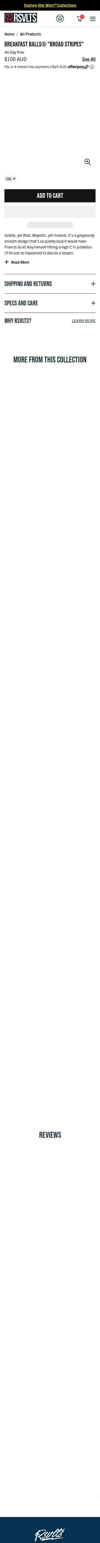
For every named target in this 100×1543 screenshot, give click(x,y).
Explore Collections (50, 5)
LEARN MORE (84, 320)
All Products (30, 33)
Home (9, 33)
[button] (50, 212)
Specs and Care (21, 303)
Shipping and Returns (28, 283)
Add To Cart (50, 195)
